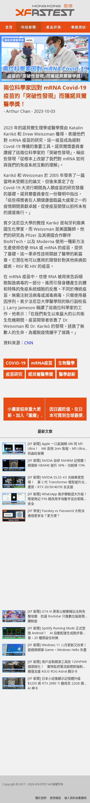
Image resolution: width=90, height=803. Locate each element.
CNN (28, 342)
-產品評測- (54, 26)
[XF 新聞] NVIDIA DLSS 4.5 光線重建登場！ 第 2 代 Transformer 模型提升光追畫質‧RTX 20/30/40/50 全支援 (58, 482)
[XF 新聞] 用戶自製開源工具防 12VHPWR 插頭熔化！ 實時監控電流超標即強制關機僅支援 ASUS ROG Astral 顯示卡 (57, 666)
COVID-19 (15, 363)
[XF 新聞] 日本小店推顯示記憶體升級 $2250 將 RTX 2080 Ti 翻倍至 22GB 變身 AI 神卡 (57, 683)
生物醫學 (66, 363)
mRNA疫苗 (41, 363)
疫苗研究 (14, 374)
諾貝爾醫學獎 (40, 374)
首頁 (9, 26)
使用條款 (55, 798)
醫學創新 (67, 374)
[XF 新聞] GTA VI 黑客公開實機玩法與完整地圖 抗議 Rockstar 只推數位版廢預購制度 (56, 616)
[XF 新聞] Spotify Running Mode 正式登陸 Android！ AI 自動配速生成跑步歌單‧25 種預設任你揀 (56, 633)
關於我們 (40, 798)
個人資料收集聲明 (75, 798)
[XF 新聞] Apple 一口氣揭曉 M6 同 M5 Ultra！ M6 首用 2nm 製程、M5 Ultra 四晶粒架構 (56, 448)
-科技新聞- (29, 26)
